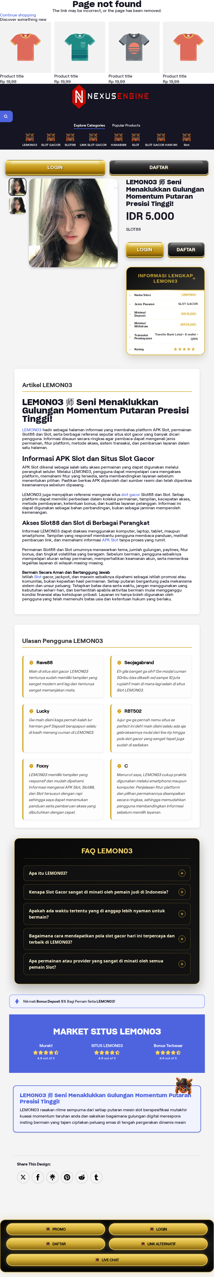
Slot (37, 577)
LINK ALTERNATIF (161, 1245)
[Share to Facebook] (38, 1177)
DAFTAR (159, 167)
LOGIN (55, 167)
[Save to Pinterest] (67, 1177)
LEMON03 (31, 430)
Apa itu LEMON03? (48, 873)
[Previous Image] (33, 224)
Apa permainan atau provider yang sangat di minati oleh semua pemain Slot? (96, 964)
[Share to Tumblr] (96, 1177)
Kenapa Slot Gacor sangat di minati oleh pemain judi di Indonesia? (98, 892)
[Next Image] (113, 224)
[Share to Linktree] (52, 1177)
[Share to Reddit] (81, 1177)
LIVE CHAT (110, 1260)
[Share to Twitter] (23, 1177)
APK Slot (110, 540)
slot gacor (130, 494)
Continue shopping (18, 15)
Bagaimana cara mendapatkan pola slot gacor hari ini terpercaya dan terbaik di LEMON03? (102, 939)
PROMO (59, 1230)
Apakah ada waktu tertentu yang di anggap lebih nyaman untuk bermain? (97, 914)
